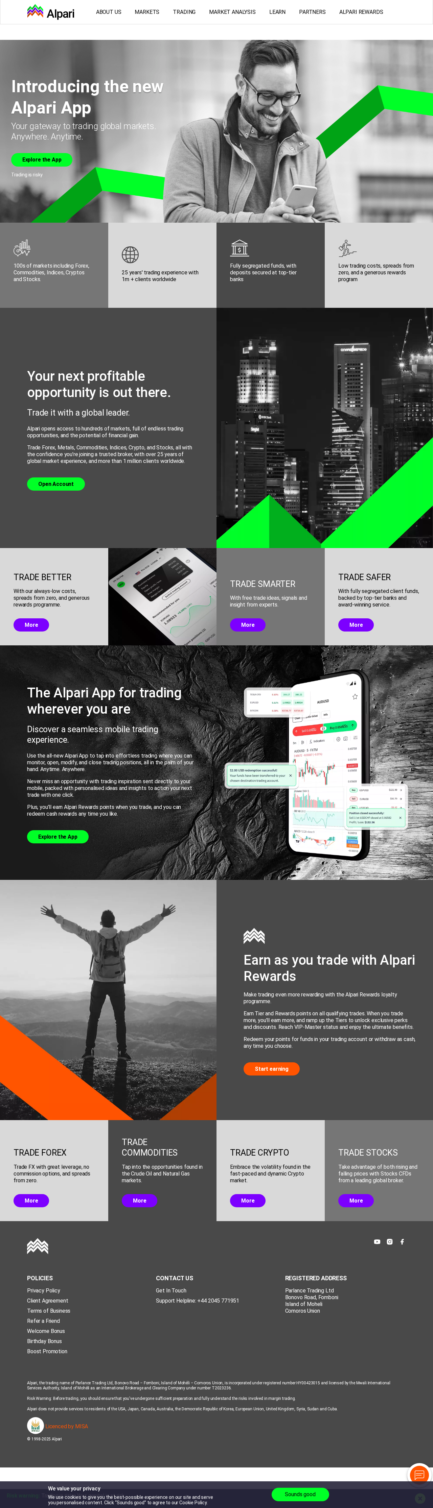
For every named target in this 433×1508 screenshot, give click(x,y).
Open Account (56, 484)
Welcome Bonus (46, 1331)
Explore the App (42, 159)
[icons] (377, 1241)
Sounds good (300, 1494)
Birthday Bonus (44, 1341)
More (31, 625)
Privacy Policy (43, 1290)
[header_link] (50, 12)
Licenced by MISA (66, 1426)
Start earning (272, 1069)
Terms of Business (48, 1311)
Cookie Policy (193, 1502)
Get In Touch (171, 1290)
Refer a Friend (43, 1321)
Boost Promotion (47, 1351)
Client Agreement (47, 1300)
